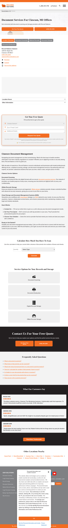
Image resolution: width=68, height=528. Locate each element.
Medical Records (34, 40)
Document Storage (46, 40)
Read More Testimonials (34, 439)
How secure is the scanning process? (15, 378)
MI (10, 11)
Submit (58, 483)
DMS (36, 197)
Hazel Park (7, 456)
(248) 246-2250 (6, 54)
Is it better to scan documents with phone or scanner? (19, 372)
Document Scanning (21, 40)
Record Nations (5, 11)
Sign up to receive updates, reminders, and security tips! (51, 479)
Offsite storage (35, 189)
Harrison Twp (30, 456)
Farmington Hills (58, 456)
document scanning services (47, 179)
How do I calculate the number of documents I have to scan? (22, 369)
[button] (48, 472)
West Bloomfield (18, 456)
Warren (49, 458)
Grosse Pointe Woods (31, 458)
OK (34, 518)
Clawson (19, 458)
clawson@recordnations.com (10, 56)
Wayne (42, 458)
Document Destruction (9, 44)
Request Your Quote (34, 135)
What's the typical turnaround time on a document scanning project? (24, 366)
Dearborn (48, 456)
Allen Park (39, 456)
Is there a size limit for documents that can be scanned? (20, 375)
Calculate (34, 255)
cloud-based (24, 197)
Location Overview (7, 40)
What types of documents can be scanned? (17, 364)
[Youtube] (54, 473)
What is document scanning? (12, 361)
